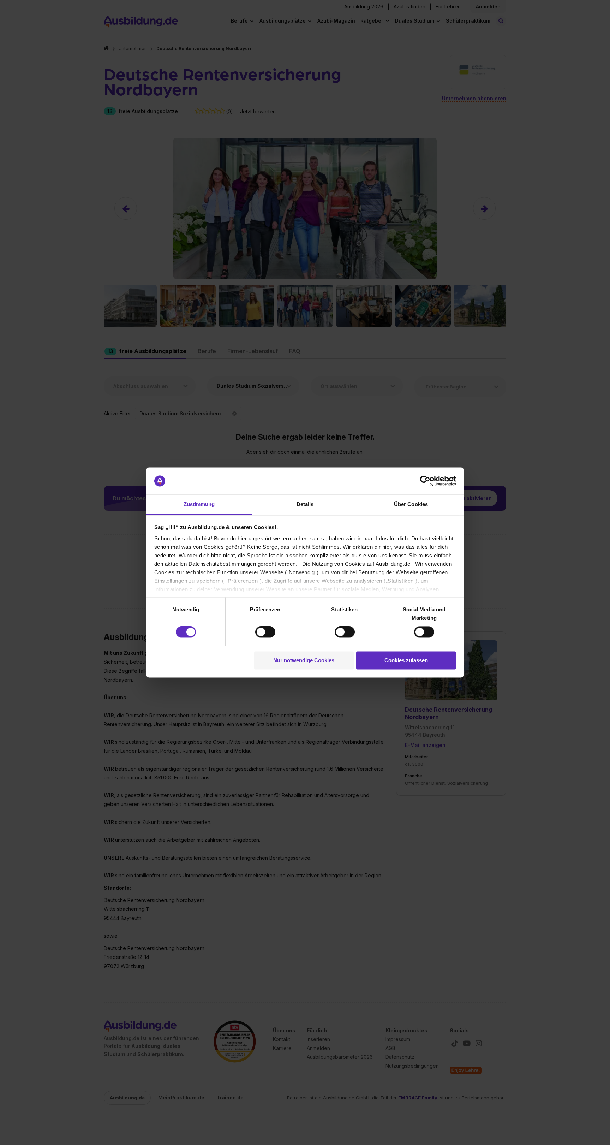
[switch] (265, 632)
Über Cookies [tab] (411, 504)
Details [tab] (305, 504)
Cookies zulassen (406, 660)
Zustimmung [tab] (199, 504)
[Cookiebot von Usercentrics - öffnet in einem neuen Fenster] (425, 481)
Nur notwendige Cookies (303, 660)
